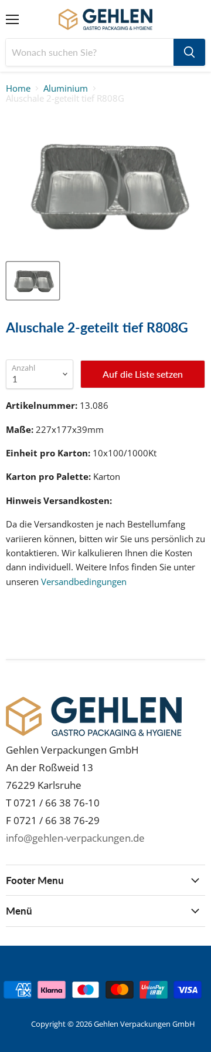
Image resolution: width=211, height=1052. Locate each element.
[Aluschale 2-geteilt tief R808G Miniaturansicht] (32, 281)
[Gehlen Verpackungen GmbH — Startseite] (106, 19)
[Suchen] (189, 52)
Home (18, 88)
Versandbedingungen (84, 581)
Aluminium (65, 88)
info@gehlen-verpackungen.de (75, 838)
